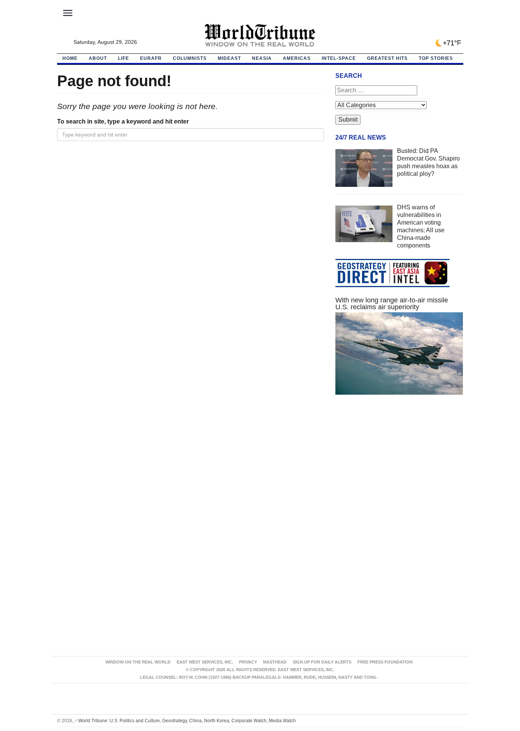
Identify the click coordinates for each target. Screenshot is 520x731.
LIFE (123, 58)
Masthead (275, 662)
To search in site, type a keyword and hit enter (123, 121)
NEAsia (262, 58)
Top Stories (436, 58)
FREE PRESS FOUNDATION (385, 662)
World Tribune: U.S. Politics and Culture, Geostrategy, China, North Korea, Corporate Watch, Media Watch (185, 720)
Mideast (229, 58)
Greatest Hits (387, 58)
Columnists (190, 58)
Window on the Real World (138, 662)
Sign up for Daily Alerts (322, 662)
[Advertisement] (399, 472)
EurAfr (151, 58)
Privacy (248, 662)
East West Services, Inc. (205, 662)
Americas (297, 58)
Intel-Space (339, 58)
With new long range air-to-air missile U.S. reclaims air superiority (391, 303)
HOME (70, 58)
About (98, 58)
